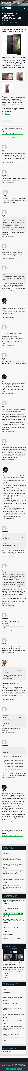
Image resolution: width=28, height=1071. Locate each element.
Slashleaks (7, 114)
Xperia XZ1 (8, 120)
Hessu (3, 249)
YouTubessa (12, 966)
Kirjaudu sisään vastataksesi (8, 162)
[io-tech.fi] (6, 8)
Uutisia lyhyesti (8, 848)
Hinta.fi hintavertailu (7, 1051)
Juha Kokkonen (11, 22)
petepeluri (4, 712)
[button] (25, 8)
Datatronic (10, 896)
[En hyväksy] (26, 1066)
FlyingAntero (5, 531)
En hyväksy (12, 1069)
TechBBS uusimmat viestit (11, 984)
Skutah (3, 665)
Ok (7, 1069)
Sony (3, 120)
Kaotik (3, 215)
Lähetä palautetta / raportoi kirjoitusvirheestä (12, 133)
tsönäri (3, 358)
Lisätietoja (19, 1069)
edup (3, 569)
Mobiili (17, 22)
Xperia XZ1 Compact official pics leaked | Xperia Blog (13, 676)
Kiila (3, 406)
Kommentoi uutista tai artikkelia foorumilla (12, 128)
